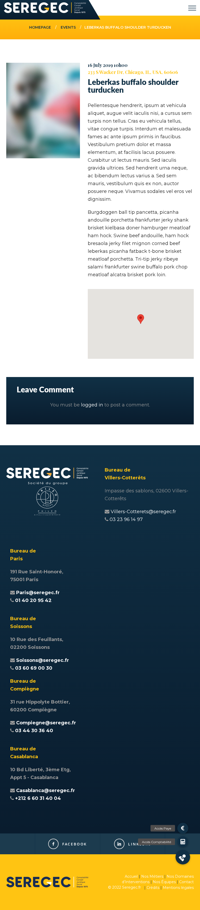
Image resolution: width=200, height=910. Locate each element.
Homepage (40, 27)
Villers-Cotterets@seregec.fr (143, 511)
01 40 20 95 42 (33, 600)
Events (68, 27)
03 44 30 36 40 (34, 730)
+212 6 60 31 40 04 (38, 798)
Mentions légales (178, 887)
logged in (92, 405)
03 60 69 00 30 (33, 668)
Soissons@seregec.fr (42, 660)
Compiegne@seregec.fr (46, 723)
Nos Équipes (164, 882)
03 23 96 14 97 (126, 519)
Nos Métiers (152, 876)
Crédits (153, 887)
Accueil (131, 876)
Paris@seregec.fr (38, 592)
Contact (186, 882)
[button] (140, 319)
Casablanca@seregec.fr (45, 790)
